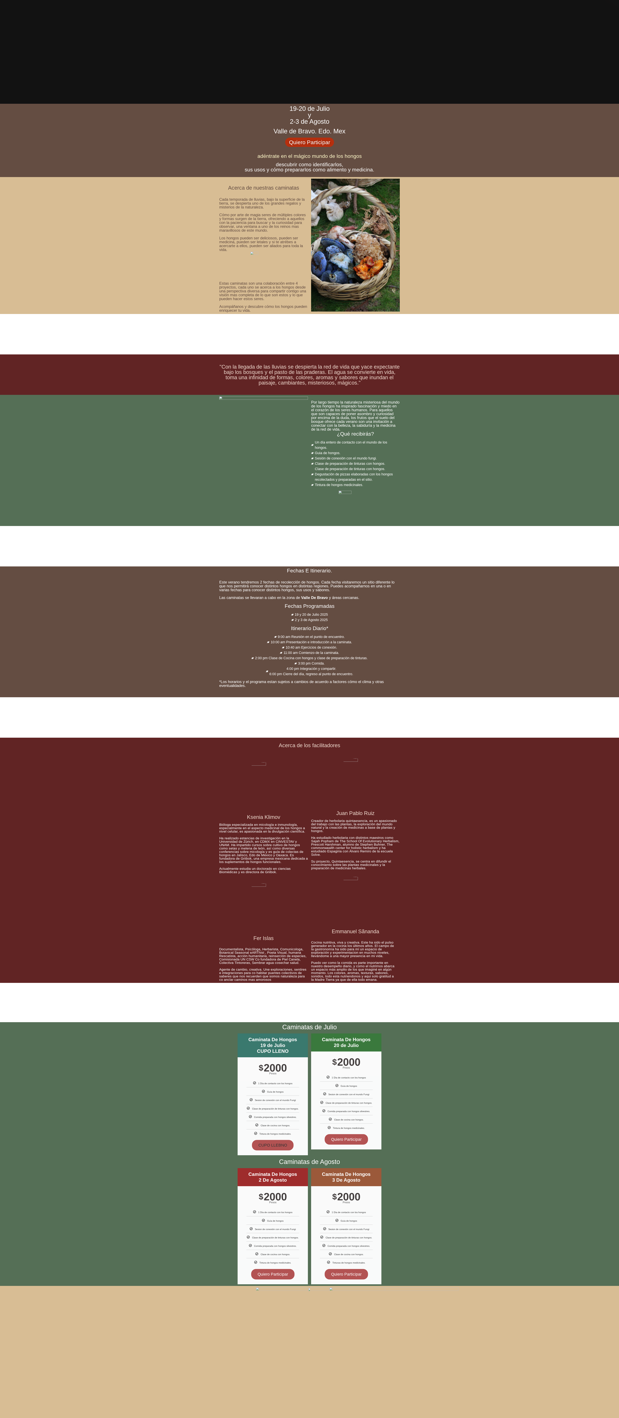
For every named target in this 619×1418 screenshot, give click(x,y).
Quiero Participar (346, 1139)
